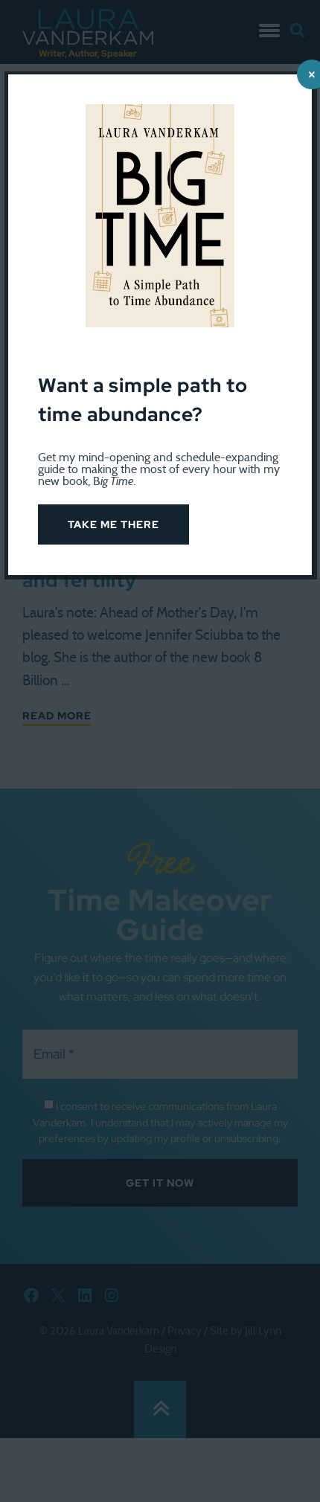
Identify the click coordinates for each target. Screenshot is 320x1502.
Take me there (113, 524)
